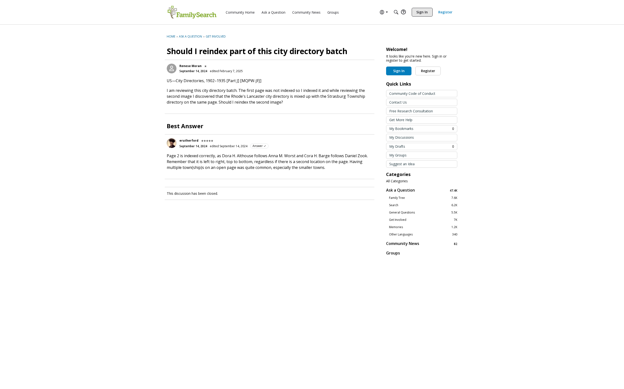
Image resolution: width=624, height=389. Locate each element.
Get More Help (400, 119)
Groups (393, 253)
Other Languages (423, 234)
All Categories (397, 181)
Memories (423, 227)
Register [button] (428, 70)
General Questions (423, 212)
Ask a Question (421, 190)
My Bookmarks (421, 128)
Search (423, 205)
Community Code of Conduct (412, 93)
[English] (192, 12)
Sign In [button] (399, 70)
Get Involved (423, 220)
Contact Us (398, 102)
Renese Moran (190, 66)
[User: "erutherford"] (171, 143)
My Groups (398, 155)
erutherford (188, 140)
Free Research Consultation (411, 111)
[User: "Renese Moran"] (171, 68)
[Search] (396, 12)
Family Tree (423, 198)
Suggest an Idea (402, 164)
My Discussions (401, 137)
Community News (421, 243)
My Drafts (421, 146)
